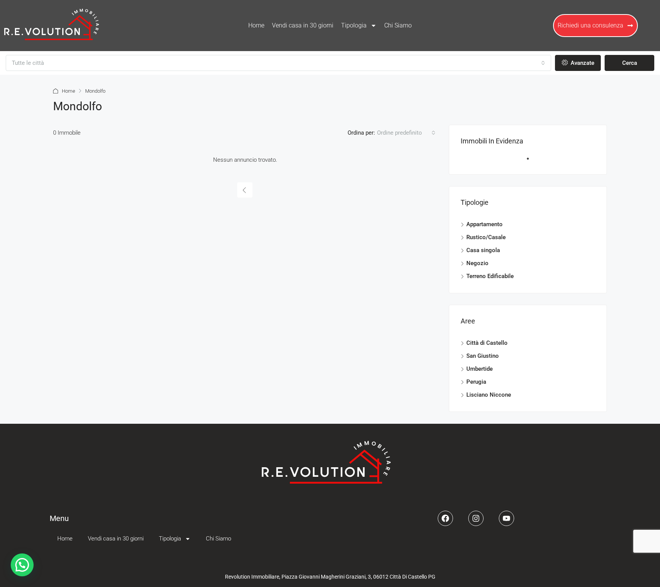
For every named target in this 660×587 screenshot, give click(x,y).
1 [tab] (531, 162)
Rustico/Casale (486, 237)
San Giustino (482, 355)
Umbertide (479, 368)
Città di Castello (487, 342)
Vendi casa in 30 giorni (302, 25)
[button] (22, 564)
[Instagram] (476, 518)
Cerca (629, 63)
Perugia (476, 381)
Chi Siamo (398, 25)
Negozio (477, 263)
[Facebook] (445, 518)
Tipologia (354, 25)
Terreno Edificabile (490, 276)
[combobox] (278, 63)
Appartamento (484, 224)
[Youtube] (506, 518)
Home (256, 25)
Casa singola (483, 250)
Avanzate (581, 63)
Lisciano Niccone (488, 394)
